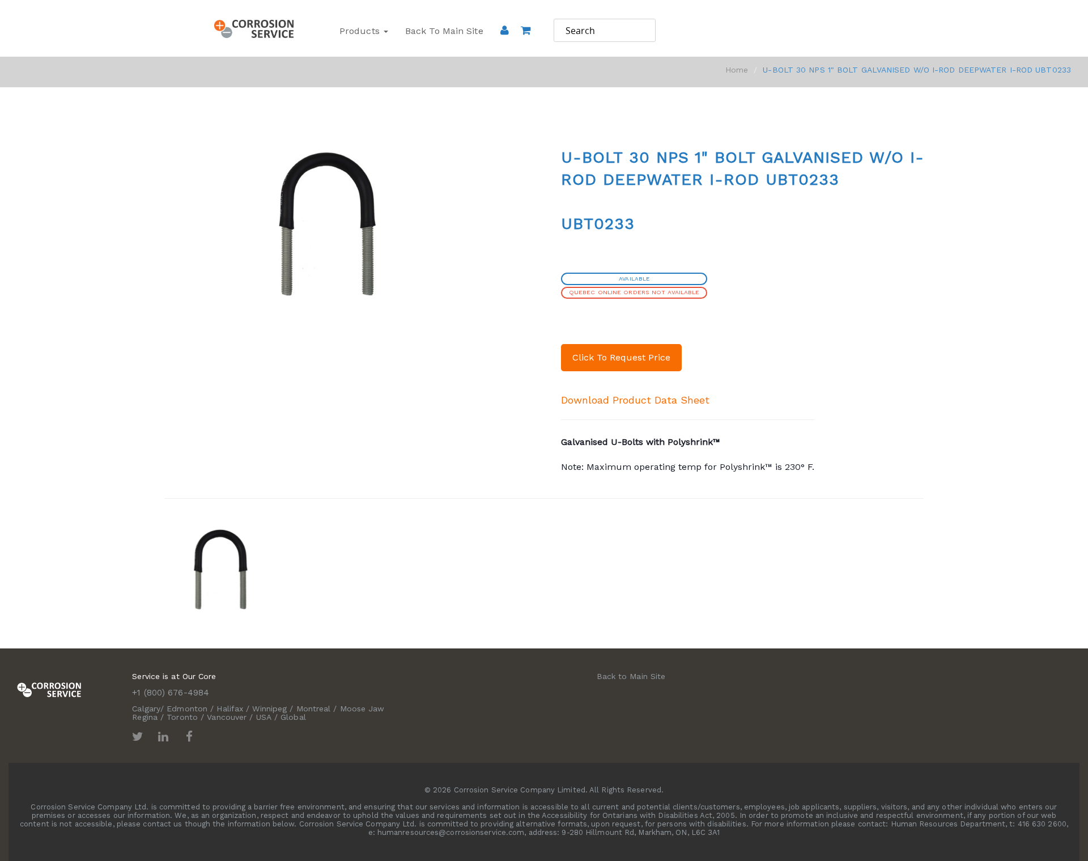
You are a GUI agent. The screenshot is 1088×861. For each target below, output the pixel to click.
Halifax (229, 708)
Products (360, 31)
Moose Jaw (362, 708)
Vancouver (226, 717)
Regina (145, 717)
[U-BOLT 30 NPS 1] (220, 568)
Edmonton (187, 708)
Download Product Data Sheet (635, 400)
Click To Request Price (621, 357)
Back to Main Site (444, 31)
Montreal (313, 708)
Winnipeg (269, 708)
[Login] (504, 30)
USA (263, 717)
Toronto (182, 717)
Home (736, 69)
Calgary (146, 708)
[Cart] (525, 45)
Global (293, 717)
